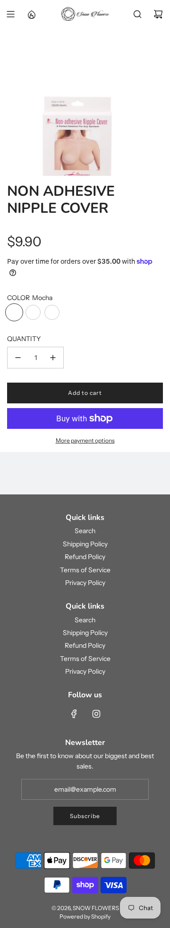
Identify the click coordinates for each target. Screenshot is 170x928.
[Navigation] (10, 14)
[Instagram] (96, 713)
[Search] (137, 14)
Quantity (24, 338)
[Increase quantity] (52, 357)
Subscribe (85, 815)
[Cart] (158, 14)
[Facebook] (74, 713)
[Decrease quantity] (18, 357)
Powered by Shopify (85, 916)
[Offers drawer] (31, 14)
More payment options (85, 440)
